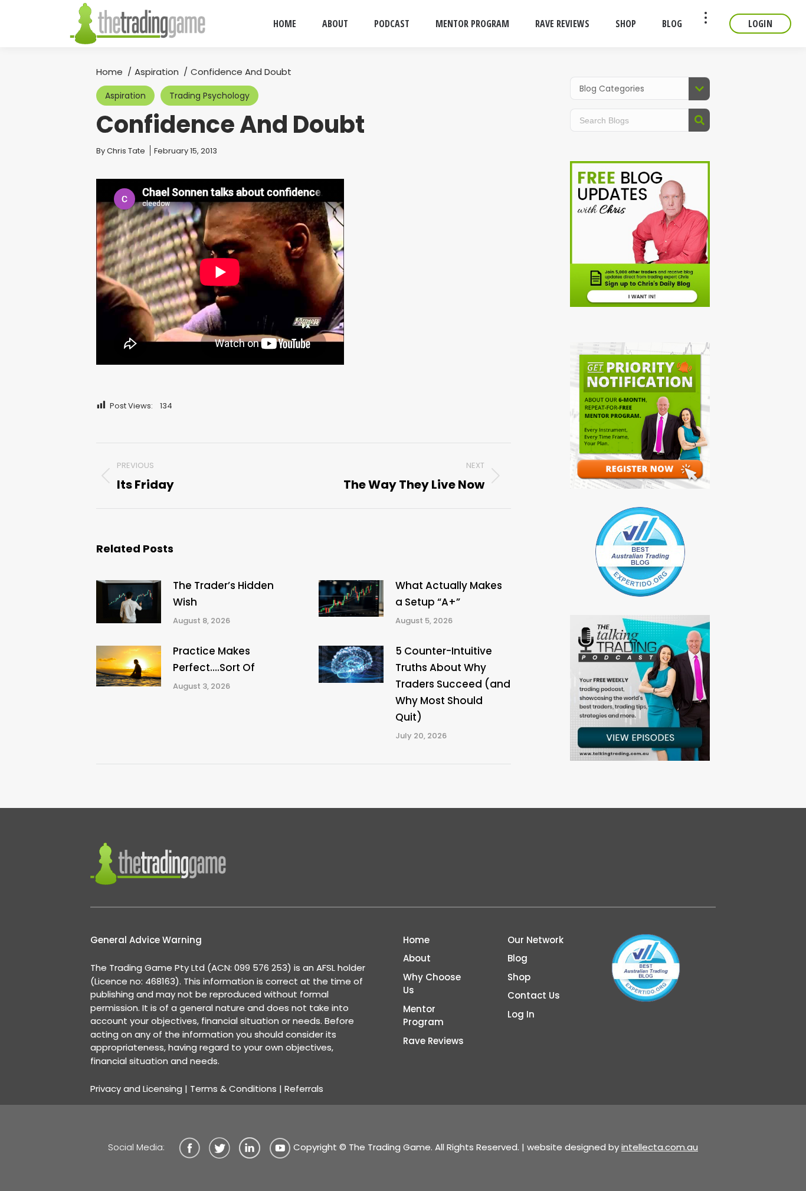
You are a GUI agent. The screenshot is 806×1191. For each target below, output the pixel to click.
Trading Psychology (209, 96)
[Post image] (128, 601)
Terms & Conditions (233, 1088)
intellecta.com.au (659, 1147)
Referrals (303, 1088)
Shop (518, 977)
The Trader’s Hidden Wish (223, 593)
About (417, 958)
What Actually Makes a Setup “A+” (448, 593)
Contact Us (533, 995)
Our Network (535, 940)
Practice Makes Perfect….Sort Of (214, 659)
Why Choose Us (432, 984)
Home (416, 940)
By (120, 150)
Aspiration (125, 96)
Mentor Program (423, 1016)
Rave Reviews (433, 1041)
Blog (517, 958)
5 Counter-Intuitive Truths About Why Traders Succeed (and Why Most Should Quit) (452, 684)
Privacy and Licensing (136, 1088)
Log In (521, 1014)
